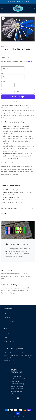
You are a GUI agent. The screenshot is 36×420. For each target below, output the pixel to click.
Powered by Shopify (22, 416)
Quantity (3, 81)
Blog (5, 313)
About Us (6, 333)
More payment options (18, 101)
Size (2, 73)
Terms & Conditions (9, 322)
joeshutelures (15, 416)
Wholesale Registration (11, 342)
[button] (2, 8)
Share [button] (5, 213)
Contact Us (7, 317)
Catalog (6, 337)
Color (2, 65)
